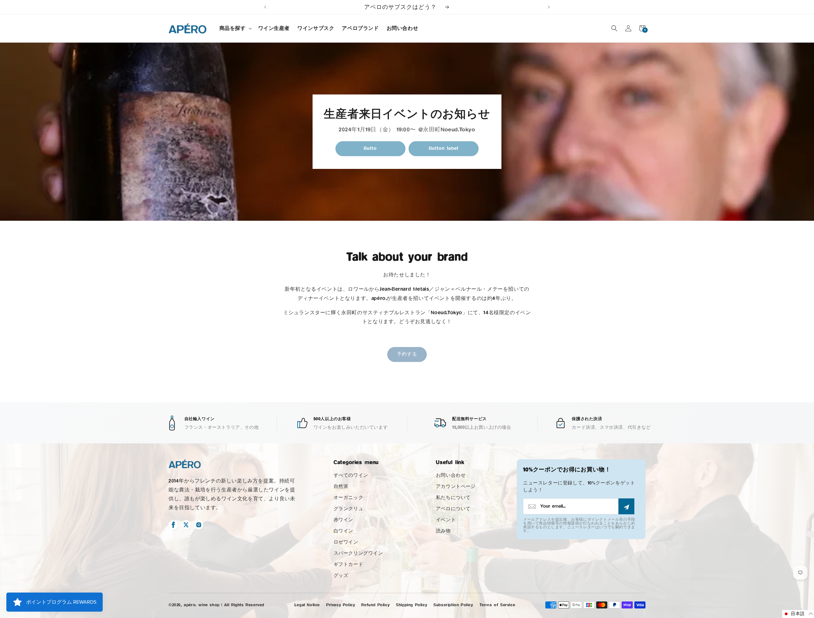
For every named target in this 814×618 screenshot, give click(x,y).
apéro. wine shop (202, 605)
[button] (235, 28)
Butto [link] (370, 148)
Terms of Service (497, 605)
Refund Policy (375, 605)
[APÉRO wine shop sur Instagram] (199, 525)
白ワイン (343, 531)
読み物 (443, 531)
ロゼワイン (346, 542)
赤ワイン (343, 519)
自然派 (341, 486)
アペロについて (453, 508)
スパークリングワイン (358, 553)
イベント (446, 519)
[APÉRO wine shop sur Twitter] (186, 525)
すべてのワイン (351, 475)
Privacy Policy (340, 605)
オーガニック (348, 497)
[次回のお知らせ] (549, 7)
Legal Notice (307, 605)
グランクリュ (348, 508)
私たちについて (453, 497)
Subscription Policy (453, 605)
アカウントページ (456, 486)
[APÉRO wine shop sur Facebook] (173, 525)
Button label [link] (443, 148)
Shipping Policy (411, 605)
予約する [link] (407, 354)
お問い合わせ (451, 475)
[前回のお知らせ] (265, 7)
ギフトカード (348, 564)
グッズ (341, 575)
